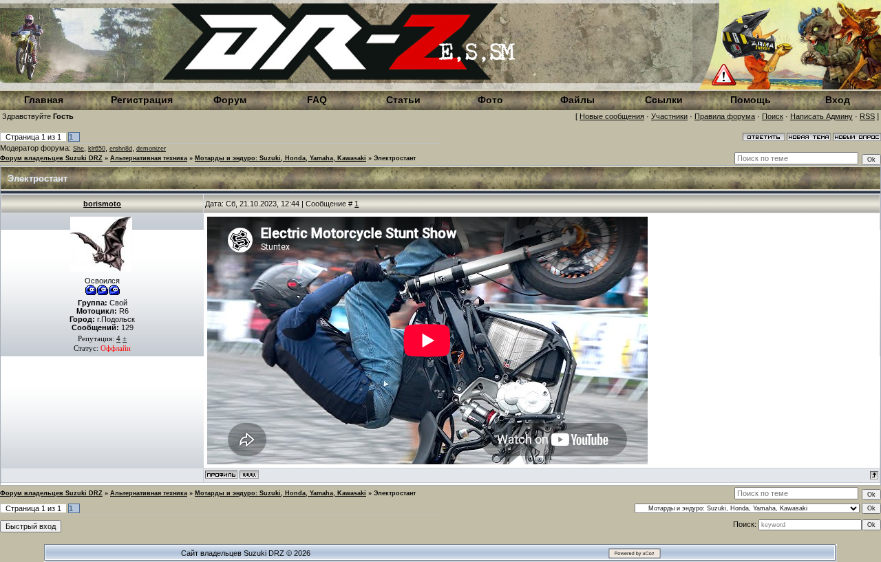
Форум (229, 99)
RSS (867, 116)
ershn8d (120, 148)
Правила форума (724, 116)
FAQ (317, 99)
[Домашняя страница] (249, 475)
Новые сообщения (612, 116)
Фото (490, 99)
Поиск (772, 116)
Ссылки (664, 99)
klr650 (96, 148)
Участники (669, 116)
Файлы (577, 99)
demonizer (151, 148)
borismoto (102, 203)
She (78, 148)
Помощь (750, 99)
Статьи (403, 99)
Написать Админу (821, 116)
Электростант (395, 158)
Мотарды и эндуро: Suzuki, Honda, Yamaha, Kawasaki (280, 158)
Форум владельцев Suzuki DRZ (51, 158)
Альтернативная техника (148, 158)
